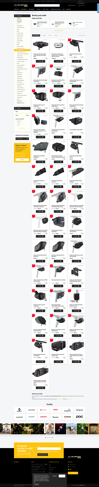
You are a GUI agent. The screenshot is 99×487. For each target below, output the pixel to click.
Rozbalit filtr (22, 128)
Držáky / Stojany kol (20, 87)
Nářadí (18, 44)
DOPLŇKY (18, 23)
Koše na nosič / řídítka (20, 61)
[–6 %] (58, 172)
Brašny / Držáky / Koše (20, 48)
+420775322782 (21, 156)
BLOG (15, 1)
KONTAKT (43, 1)
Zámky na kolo (19, 74)
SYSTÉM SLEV (32, 1)
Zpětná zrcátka (19, 78)
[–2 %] (58, 222)
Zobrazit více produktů (58, 30)
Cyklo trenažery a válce (20, 27)
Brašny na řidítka (20, 57)
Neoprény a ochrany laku (21, 89)
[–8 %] (40, 296)
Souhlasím (62, 476)
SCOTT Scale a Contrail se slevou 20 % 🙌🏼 (37, 471)
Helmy (18, 29)
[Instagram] (70, 469)
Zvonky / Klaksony (20, 91)
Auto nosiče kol (19, 82)
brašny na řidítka (70, 399)
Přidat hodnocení (19, 138)
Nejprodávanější (36, 35)
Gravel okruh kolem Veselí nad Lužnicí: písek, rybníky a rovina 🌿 (38, 469)
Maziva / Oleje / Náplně (20, 65)
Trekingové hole (19, 97)
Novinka (19, 124)
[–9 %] (58, 296)
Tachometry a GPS (20, 33)
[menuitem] (17, 9)
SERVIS (53, 1)
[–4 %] (40, 321)
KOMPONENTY (19, 21)
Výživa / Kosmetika (20, 46)
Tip (18, 125)
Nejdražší (50, 35)
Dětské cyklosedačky (20, 80)
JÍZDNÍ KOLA (19, 18)
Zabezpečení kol (19, 76)
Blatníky (18, 70)
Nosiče (18, 63)
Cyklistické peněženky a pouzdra (22, 59)
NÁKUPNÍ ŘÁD (48, 1)
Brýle (18, 31)
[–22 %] (76, 172)
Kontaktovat (22, 159)
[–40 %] (76, 97)
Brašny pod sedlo (20, 50)
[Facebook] (68, 469)
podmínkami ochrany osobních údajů (53, 451)
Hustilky (18, 42)
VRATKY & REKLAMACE (25, 1)
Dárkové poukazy (20, 25)
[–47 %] (58, 321)
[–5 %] (58, 97)
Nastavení (36, 484)
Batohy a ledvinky (20, 40)
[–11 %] (40, 97)
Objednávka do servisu (20, 102)
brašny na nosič (60, 399)
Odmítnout (55, 476)
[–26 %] (76, 197)
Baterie (18, 99)
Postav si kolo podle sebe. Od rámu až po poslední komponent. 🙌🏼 (37, 467)
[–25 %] (40, 197)
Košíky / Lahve (19, 38)
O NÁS (18, 1)
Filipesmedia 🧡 (21, 485)
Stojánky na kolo (19, 72)
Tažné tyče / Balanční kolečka (22, 95)
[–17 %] (40, 172)
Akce (18, 122)
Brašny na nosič (19, 55)
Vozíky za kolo (19, 93)
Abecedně (56, 35)
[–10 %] (76, 296)
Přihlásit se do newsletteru (43, 454)
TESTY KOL (38, 1)
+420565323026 (21, 153)
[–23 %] (40, 272)
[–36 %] (40, 72)
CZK (82, 1)
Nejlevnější (43, 35)
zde (34, 481)
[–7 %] (58, 72)
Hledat (58, 5)
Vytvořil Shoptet (74, 485)
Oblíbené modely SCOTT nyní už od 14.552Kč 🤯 (39, 464)
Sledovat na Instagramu (50, 437)
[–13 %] (76, 46)
